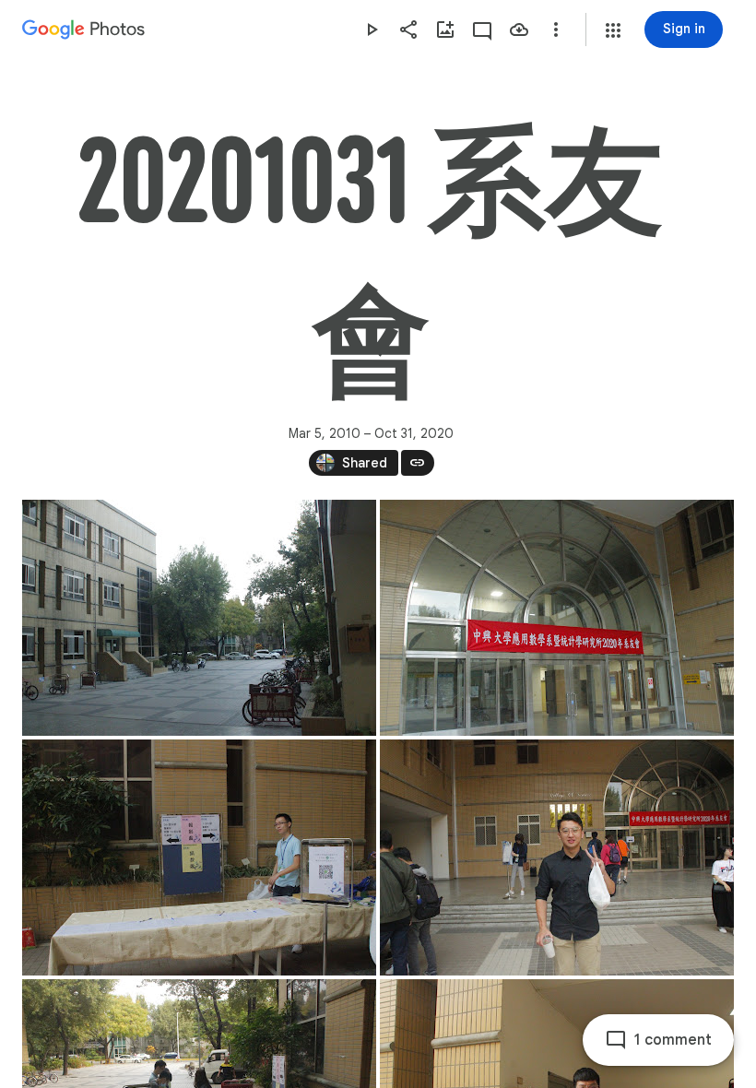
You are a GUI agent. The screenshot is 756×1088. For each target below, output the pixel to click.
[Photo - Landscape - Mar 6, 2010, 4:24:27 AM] (199, 618)
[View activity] (482, 29)
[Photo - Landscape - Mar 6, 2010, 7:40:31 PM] (557, 857)
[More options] (555, 29)
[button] (613, 30)
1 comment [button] (673, 1040)
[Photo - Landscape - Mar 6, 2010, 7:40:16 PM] (199, 857)
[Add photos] (445, 29)
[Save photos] (519, 29)
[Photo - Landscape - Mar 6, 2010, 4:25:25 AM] (557, 618)
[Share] (408, 29)
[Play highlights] (371, 29)
